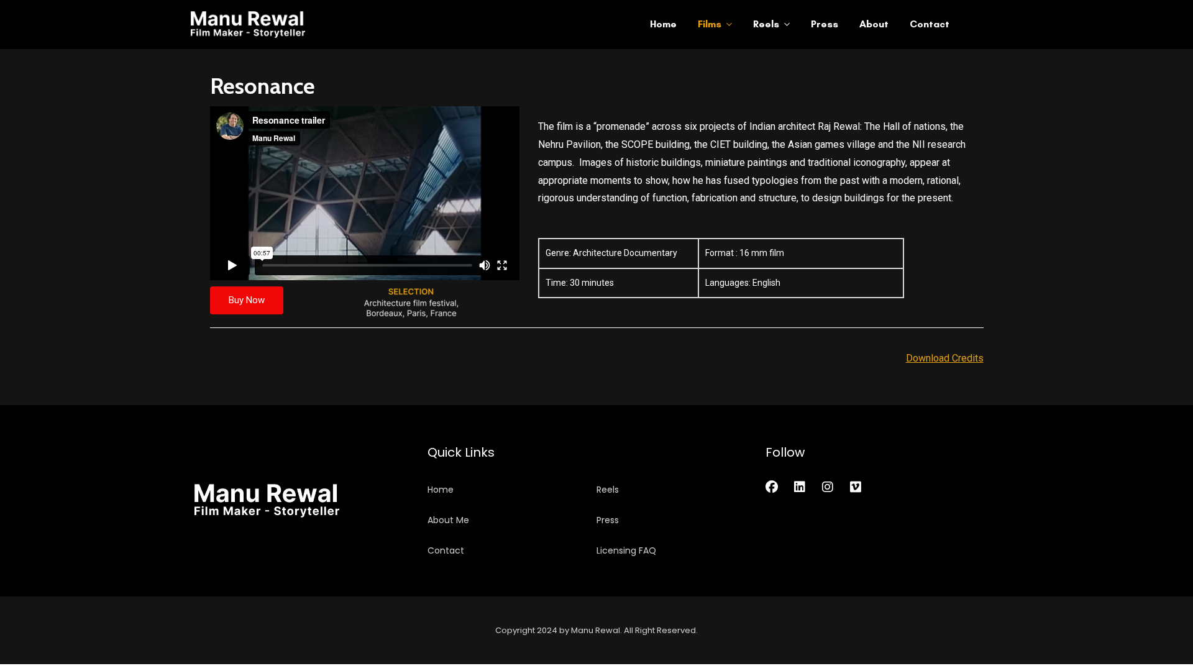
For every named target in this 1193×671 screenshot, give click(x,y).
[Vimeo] (855, 487)
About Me (448, 520)
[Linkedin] (799, 487)
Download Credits (945, 358)
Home (663, 24)
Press (824, 24)
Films (709, 24)
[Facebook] (771, 487)
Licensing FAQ (626, 550)
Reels (766, 24)
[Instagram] (827, 487)
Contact (929, 24)
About (874, 24)
